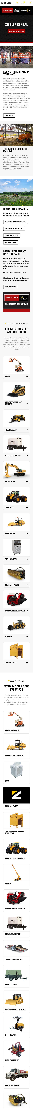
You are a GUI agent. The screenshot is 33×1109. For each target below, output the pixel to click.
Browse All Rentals (16, 31)
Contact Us (9, 115)
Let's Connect (29, 10)
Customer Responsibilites (14, 229)
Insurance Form (10, 242)
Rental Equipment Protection (15, 222)
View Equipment (10, 287)
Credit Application (11, 235)
